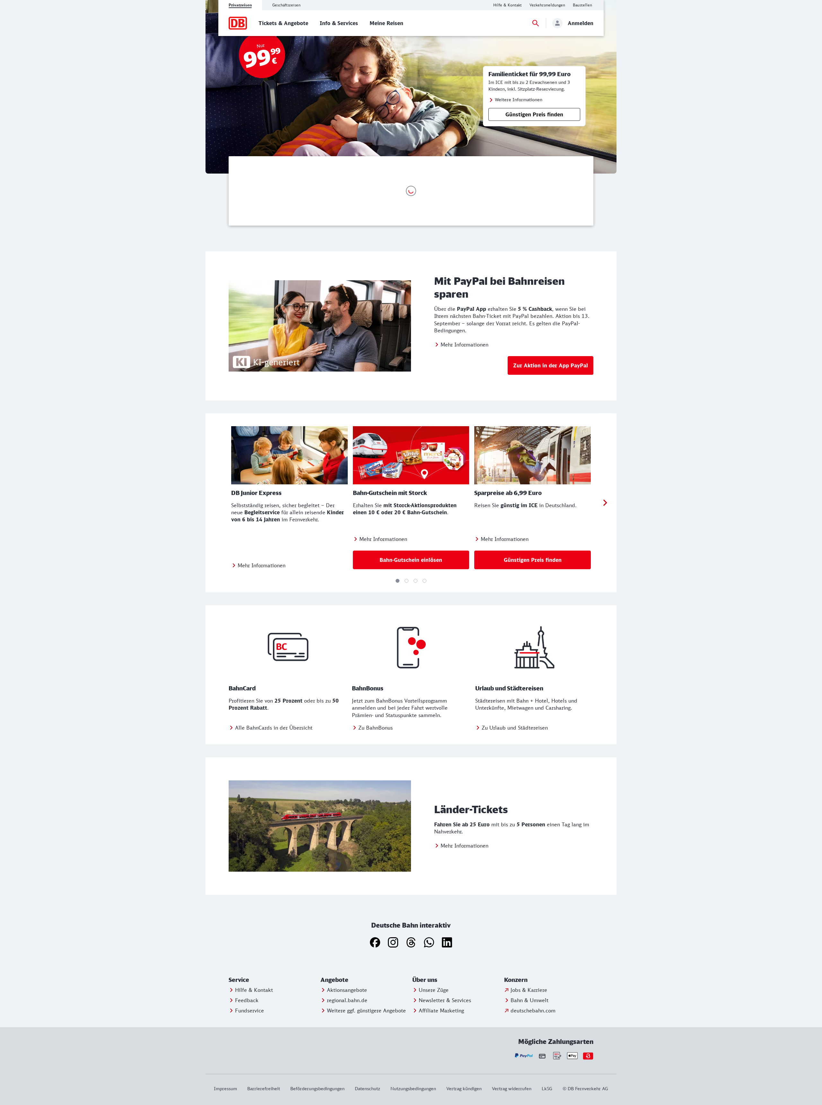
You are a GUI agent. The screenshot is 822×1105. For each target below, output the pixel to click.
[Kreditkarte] (542, 1056)
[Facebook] (375, 942)
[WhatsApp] (429, 942)
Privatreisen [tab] (240, 5)
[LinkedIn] (447, 942)
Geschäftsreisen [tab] (286, 5)
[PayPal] (524, 1055)
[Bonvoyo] (588, 1055)
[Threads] (411, 942)
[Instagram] (393, 942)
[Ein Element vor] (605, 503)
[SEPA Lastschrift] (556, 1055)
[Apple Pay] (572, 1055)
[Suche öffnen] (535, 23)
